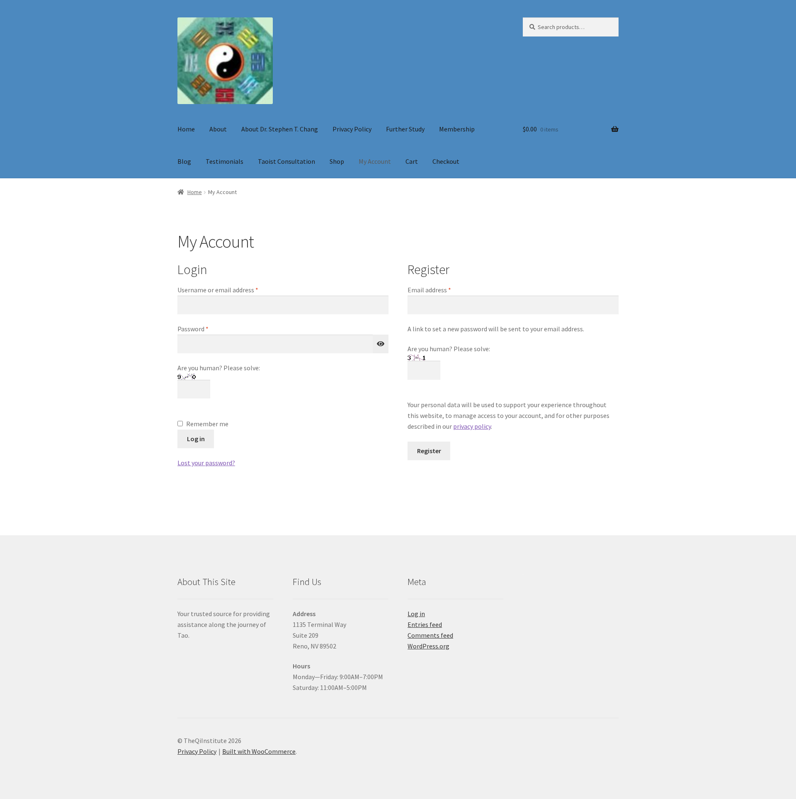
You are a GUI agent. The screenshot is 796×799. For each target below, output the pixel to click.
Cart (411, 161)
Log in (196, 439)
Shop (337, 161)
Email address (442, 289)
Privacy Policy (351, 129)
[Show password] (380, 344)
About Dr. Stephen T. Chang (279, 129)
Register (429, 451)
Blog (184, 161)
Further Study (405, 129)
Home (186, 129)
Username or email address (230, 289)
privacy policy (472, 426)
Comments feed (430, 635)
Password (205, 328)
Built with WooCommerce (259, 751)
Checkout (445, 161)
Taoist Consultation (286, 161)
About (218, 129)
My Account (375, 161)
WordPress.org (428, 646)
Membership (457, 129)
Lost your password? (206, 463)
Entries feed (425, 624)
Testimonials (224, 161)
